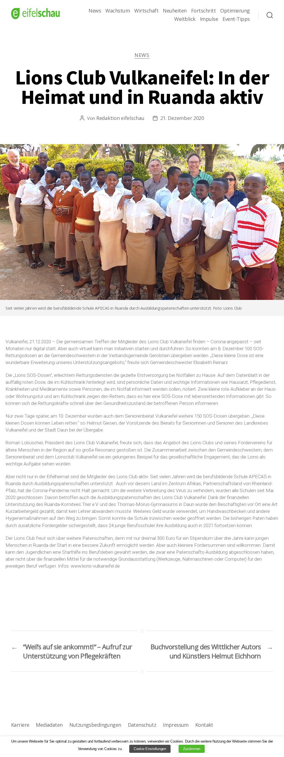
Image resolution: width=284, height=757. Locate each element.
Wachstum (117, 11)
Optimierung (235, 11)
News (94, 11)
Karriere (20, 724)
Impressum (176, 724)
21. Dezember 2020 (182, 118)
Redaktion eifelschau (120, 118)
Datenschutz (142, 724)
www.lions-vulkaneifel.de (95, 566)
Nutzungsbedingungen (95, 724)
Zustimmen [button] (192, 749)
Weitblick (185, 19)
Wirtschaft (146, 11)
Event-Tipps (236, 19)
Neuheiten (175, 11)
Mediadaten (49, 724)
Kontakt (204, 724)
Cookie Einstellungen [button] (150, 749)
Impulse (209, 19)
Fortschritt (203, 11)
